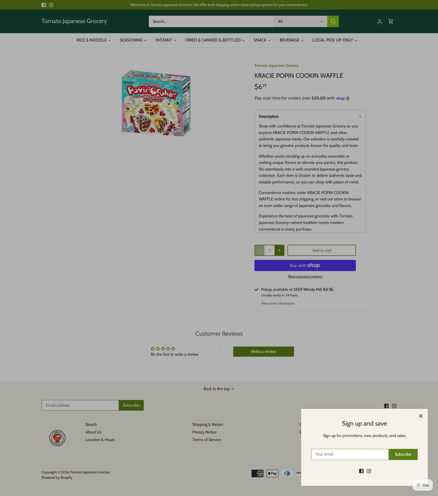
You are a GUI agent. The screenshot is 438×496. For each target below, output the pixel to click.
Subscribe (403, 454)
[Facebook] (361, 471)
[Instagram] (369, 471)
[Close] (420, 416)
